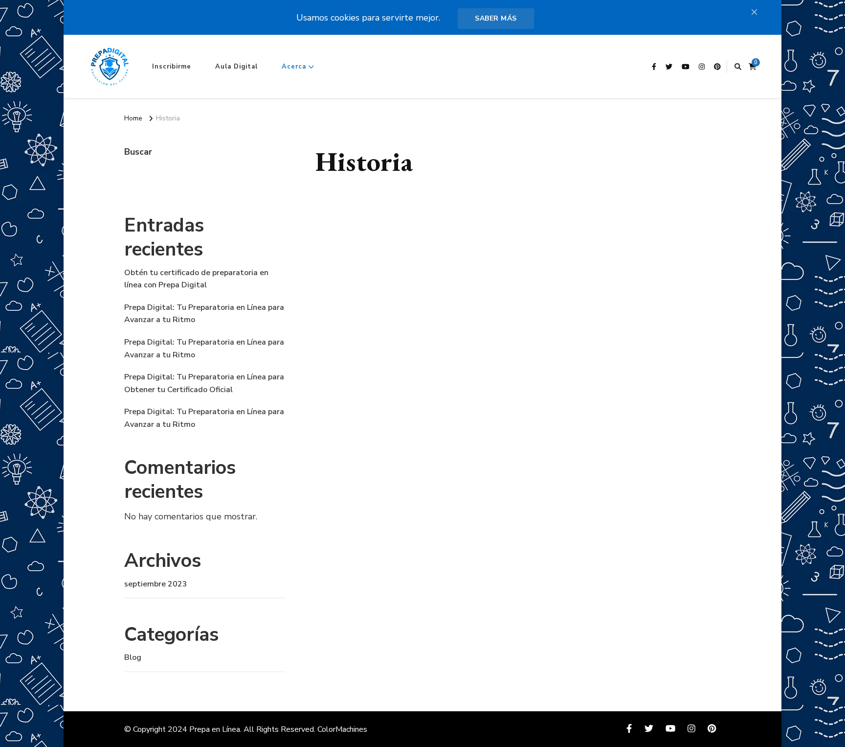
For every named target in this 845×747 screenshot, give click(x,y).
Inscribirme (171, 66)
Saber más (496, 18)
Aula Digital (236, 66)
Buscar (138, 152)
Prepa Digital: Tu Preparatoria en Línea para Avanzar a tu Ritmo (204, 314)
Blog (132, 657)
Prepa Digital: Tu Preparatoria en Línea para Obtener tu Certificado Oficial (204, 383)
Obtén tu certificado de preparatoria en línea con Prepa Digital (196, 279)
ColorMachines (342, 729)
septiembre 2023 (155, 584)
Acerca (294, 66)
